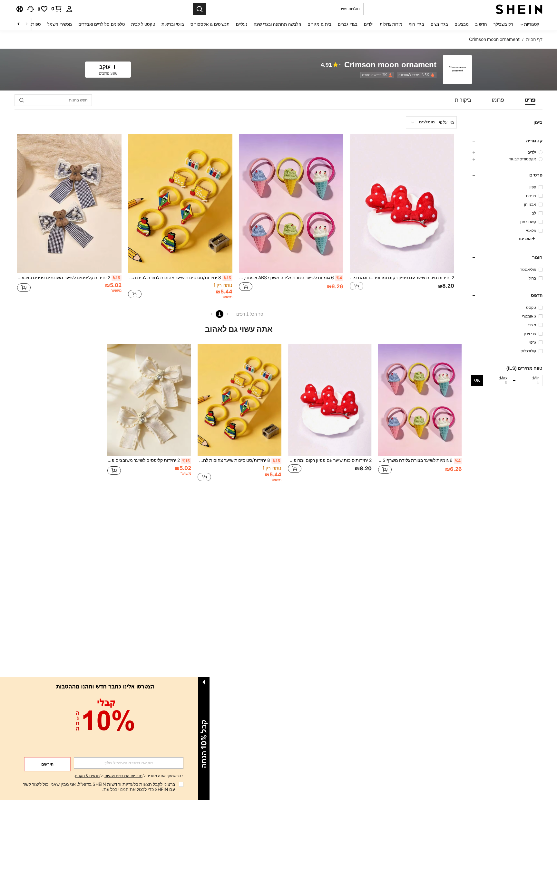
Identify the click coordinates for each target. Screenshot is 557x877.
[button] (30, 9)
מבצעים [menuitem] (461, 24)
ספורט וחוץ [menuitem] (31, 24)
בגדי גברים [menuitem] (347, 24)
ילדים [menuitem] (368, 24)
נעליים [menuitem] (241, 24)
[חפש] (199, 9)
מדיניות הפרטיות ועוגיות (123, 776)
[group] (506, 152)
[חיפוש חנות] (21, 100)
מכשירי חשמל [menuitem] (59, 24)
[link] (56, 9)
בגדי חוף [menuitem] (416, 24)
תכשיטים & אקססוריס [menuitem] (210, 24)
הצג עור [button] (525, 238)
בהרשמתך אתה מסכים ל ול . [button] (128, 776)
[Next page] (212, 314)
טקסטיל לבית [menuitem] (143, 24)
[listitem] (415, 75)
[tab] (530, 100)
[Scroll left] (26, 24)
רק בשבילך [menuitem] (503, 24)
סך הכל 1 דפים (249, 314)
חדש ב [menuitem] (481, 24)
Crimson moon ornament (390, 65)
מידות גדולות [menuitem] (391, 24)
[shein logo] (519, 9)
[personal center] (69, 9)
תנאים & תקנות (87, 776)
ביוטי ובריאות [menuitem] (172, 24)
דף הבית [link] (534, 39)
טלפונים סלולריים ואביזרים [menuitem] (101, 24)
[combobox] (431, 122)
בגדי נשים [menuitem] (439, 24)
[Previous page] (227, 314)
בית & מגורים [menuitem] (319, 24)
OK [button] (477, 380)
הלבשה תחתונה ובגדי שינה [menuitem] (277, 24)
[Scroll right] (18, 24)
